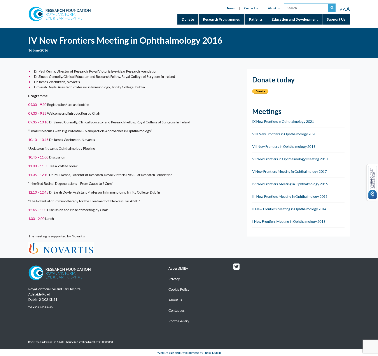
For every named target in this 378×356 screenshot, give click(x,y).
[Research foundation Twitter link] (236, 268)
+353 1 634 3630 (42, 307)
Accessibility (178, 268)
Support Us (336, 19)
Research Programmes (221, 19)
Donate (188, 19)
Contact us (251, 8)
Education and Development (295, 19)
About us (274, 8)
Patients (256, 19)
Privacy (174, 279)
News (230, 8)
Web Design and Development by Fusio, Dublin (189, 352)
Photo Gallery (178, 321)
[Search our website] (332, 8)
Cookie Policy (178, 289)
